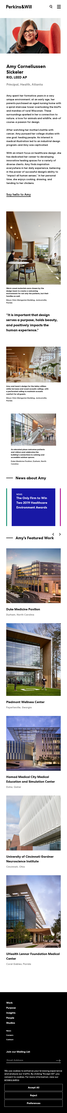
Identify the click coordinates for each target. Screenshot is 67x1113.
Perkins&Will (23, 6)
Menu (59, 6)
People (10, 1018)
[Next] (60, 534)
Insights (10, 1013)
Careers (9, 1035)
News (8, 1031)
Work (9, 1003)
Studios (10, 1023)
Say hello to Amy (18, 194)
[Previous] (53, 534)
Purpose (11, 1008)
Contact (9, 1039)
